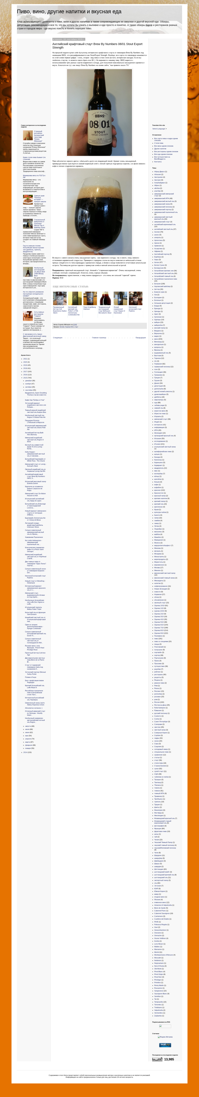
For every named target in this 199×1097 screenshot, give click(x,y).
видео (156, 336)
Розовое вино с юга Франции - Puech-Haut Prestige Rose (34, 648)
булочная (158, 317)
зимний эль (158, 408)
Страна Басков (160, 766)
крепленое (158, 507)
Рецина (157, 680)
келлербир (158, 474)
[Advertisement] (32, 79)
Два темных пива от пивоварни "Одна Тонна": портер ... (35, 564)
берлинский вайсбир (162, 286)
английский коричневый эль (165, 224)
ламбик (157, 521)
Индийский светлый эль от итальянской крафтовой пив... (35, 619)
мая (27, 736)
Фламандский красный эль (164, 818)
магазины (158, 532)
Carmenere (158, 916)
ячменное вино (160, 902)
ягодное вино (159, 897)
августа (28, 726)
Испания (157, 439)
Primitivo (157, 983)
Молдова (157, 554)
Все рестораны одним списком (166, 152)
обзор (156, 597)
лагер (156, 518)
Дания (156, 383)
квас (156, 471)
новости (157, 592)
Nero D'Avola (159, 966)
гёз (155, 361)
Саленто (157, 716)
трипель (157, 802)
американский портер (162, 210)
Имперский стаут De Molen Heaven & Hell (35, 494)
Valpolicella (158, 1010)
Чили (156, 853)
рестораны (158, 675)
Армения (157, 246)
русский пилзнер (160, 713)
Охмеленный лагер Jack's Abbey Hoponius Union (35, 704)
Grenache (158, 935)
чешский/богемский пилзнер (165, 848)
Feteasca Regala (160, 925)
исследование (159, 441)
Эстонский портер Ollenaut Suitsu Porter (35, 673)
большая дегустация (162, 303)
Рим (155, 686)
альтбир (157, 191)
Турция (157, 805)
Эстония (157, 886)
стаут (76, 327)
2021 (25, 359)
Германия (158, 364)
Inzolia (156, 941)
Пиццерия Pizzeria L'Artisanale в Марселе (34, 421)
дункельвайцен (160, 394)
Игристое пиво (160, 414)
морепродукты (160, 559)
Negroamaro (159, 963)
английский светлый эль (163, 229)
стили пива (158, 763)
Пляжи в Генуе (30, 677)
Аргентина (158, 240)
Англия (62, 327)
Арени (156, 243)
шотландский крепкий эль (164, 875)
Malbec (157, 947)
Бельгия (157, 284)
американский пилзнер (163, 207)
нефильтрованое (160, 586)
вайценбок (158, 325)
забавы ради (159, 405)
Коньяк (157, 482)
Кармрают (158, 465)
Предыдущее (141, 338)
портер (157, 655)
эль (155, 883)
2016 (25, 375)
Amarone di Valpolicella (163, 905)
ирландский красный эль (163, 436)
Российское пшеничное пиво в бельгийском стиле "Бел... (34, 693)
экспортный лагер (161, 880)
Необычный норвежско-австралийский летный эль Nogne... (35, 720)
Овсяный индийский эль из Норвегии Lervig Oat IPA (35, 470)
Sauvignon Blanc (160, 994)
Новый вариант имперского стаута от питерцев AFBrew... (35, 513)
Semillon (157, 996)
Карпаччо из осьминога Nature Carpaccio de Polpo (34, 488)
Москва (157, 568)
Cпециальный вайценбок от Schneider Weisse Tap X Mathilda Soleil (39, 224)
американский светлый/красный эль (163, 218)
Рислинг (157, 691)
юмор (156, 894)
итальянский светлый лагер (165, 447)
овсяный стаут (160, 603)
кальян (157, 454)
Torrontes (157, 1005)
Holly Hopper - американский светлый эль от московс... (35, 454)
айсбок (157, 188)
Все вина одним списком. (164, 146)
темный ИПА (159, 793)
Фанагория (158, 810)
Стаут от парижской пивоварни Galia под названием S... (34, 667)
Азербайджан (159, 183)
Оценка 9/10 (69, 327)
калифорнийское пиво (162, 452)
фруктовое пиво (160, 831)
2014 (25, 752)
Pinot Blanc (158, 972)
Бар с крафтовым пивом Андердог (34, 681)
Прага (156, 661)
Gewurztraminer (160, 930)
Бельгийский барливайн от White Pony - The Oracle (35, 460)
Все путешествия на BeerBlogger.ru (162, 158)
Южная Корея (159, 891)
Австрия (157, 180)
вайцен (157, 322)
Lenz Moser (158, 944)
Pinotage (157, 980)
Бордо (156, 306)
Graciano (157, 933)
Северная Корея (160, 733)
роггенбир (158, 694)
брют (156, 314)
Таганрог (157, 780)
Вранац (157, 350)
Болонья (157, 300)
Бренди (157, 308)
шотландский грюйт (161, 872)
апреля (28, 739)
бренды (157, 311)
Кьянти (157, 515)
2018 (25, 368)
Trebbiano (158, 1007)
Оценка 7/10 (159, 628)
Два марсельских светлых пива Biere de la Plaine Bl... (35, 660)
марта (27, 742)
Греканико (158, 375)
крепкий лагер (159, 501)
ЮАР (156, 889)
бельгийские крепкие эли (163, 271)
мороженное (159, 565)
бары (156, 260)
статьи (156, 757)
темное (157, 791)
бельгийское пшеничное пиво (165, 279)
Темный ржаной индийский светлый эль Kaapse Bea (35, 411)
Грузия (157, 380)
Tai (155, 999)
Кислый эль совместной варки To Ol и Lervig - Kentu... (34, 447)
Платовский (158, 647)
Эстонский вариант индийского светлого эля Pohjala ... (35, 405)
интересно (158, 425)
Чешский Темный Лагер (163, 842)
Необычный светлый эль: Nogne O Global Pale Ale (35, 416)
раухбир (157, 669)
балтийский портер (161, 254)
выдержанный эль (161, 353)
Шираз (156, 864)
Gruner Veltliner (160, 938)
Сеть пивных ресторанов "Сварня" (39, 314)
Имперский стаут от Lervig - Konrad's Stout (35, 465)
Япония (157, 900)
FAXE (156, 922)
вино (156, 339)
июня (27, 732)
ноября (28, 384)
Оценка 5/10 (159, 622)
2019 (25, 365)
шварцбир (158, 858)
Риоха (156, 688)
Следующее (57, 338)
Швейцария (158, 861)
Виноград (158, 342)
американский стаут (162, 222)
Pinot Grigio (158, 974)
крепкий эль (158, 504)
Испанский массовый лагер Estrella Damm (35, 482)
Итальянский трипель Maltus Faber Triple (33, 608)
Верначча (158, 333)
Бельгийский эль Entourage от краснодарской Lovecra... (35, 506)
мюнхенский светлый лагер (164, 573)
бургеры (157, 320)
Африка (157, 251)
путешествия (159, 666)
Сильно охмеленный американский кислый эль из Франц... (34, 532)
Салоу (156, 719)
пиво (156, 639)
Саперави (158, 724)
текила (157, 788)
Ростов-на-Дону (160, 705)
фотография (159, 826)
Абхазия (157, 174)
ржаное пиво (159, 683)
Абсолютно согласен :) (33, 708)
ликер (156, 523)
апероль (157, 237)
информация (159, 427)
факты (156, 807)
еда (155, 403)
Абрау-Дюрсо (159, 172)
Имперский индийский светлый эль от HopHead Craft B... (35, 556)
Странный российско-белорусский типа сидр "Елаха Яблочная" (39, 136)
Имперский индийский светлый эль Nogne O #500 (34, 440)
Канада (157, 457)
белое (156, 262)
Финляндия (158, 816)
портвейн (158, 652)
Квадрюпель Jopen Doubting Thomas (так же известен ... (36, 395)
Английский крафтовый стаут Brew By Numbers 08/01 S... (35, 476)
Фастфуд (157, 813)
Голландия (158, 372)
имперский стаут (160, 419)
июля (27, 729)
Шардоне (158, 855)
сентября (29, 390)
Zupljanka (158, 1016)
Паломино (158, 636)
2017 (25, 372)
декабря (28, 381)
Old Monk (157, 969)
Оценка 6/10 (159, 625)
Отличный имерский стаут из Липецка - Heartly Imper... (35, 713)
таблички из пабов (161, 777)
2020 (25, 362)
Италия (157, 444)
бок (155, 295)
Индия (156, 422)
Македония (158, 540)
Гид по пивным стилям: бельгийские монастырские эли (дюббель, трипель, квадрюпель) (33, 249)
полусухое (158, 650)
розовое (157, 697)
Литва (156, 526)
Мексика (157, 548)
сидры (156, 738)
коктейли (157, 479)
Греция (157, 378)
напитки (157, 583)
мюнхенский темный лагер (164, 578)
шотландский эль (161, 877)
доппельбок (158, 389)
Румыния (157, 710)
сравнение (158, 755)
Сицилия (157, 747)
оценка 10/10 (159, 611)
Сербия (157, 735)
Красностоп (158, 493)
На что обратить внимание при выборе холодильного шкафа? (33, 294)
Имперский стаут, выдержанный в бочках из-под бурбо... (35, 595)
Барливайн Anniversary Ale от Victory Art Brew (35, 519)
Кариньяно (158, 463)
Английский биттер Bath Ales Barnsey (34, 434)
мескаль (157, 551)
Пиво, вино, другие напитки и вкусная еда (69, 11)
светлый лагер (160, 730)
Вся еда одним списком (163, 154)
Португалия (158, 658)
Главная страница (99, 338)
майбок (157, 534)
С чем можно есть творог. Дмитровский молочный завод (34, 335)
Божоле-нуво (159, 292)
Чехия (156, 840)
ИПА (156, 430)
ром (155, 699)
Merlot (156, 952)
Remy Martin (159, 985)
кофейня (157, 487)
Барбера (157, 257)
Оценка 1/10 (159, 608)
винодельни (159, 344)
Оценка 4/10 (159, 619)
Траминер (158, 796)
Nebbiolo (157, 960)
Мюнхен (157, 570)
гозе (156, 369)
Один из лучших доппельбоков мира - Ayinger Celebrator (34, 627)
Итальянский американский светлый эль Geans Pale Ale (35, 428)
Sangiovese (158, 991)
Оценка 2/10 (159, 614)
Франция (157, 829)
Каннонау (158, 460)
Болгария (158, 298)
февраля (29, 745)
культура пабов (160, 512)
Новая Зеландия (160, 589)
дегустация (158, 386)
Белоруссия (159, 268)
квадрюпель (159, 468)
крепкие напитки (160, 498)
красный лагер (160, 496)
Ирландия (158, 433)
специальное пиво (161, 752)
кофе (156, 485)
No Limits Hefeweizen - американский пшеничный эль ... (33, 542)
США (156, 774)
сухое (156, 769)
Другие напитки (160, 149)
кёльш (156, 476)
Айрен (156, 185)
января (28, 748)
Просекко (158, 664)
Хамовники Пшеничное (34, 537)
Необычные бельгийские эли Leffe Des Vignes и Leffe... (34, 602)
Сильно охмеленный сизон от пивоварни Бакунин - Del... (35, 571)
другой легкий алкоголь (163, 391)
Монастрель (159, 557)
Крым (156, 510)
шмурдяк (157, 866)
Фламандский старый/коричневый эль (162, 822)
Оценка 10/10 (159, 606)
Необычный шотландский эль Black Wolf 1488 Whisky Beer (39, 272)
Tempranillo (158, 1002)
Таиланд (157, 782)
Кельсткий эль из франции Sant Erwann (35, 613)
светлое (157, 727)
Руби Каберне (159, 708)
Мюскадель (158, 581)
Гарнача (157, 358)
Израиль (157, 416)
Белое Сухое (159, 265)
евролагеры (159, 400)
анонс (156, 235)
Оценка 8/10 (159, 630)
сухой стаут (158, 771)
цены (156, 834)
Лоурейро (158, 529)
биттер (157, 289)
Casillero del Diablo (161, 919)
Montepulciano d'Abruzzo (163, 955)
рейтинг (157, 672)
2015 (25, 378)
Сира (156, 744)
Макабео (157, 537)
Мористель (158, 562)
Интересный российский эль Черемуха (34, 699)
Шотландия (158, 869)
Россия (157, 702)
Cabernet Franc (160, 911)
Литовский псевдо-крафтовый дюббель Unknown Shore (34, 525)
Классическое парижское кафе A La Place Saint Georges (34, 549)
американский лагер (162, 204)
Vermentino (158, 1013)
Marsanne (158, 949)
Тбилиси (157, 785)
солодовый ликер (161, 749)
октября (28, 387)
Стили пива (158, 143)
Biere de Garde (160, 908)
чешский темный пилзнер (164, 845)
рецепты (157, 677)
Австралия (158, 177)
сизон (156, 741)
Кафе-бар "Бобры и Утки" (35, 400)
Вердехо (157, 331)
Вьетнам (157, 356)
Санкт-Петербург (161, 722)
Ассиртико (158, 249)
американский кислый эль (164, 201)
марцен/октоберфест (162, 545)
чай (155, 837)
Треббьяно (158, 799)
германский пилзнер (162, 367)
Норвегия (158, 594)
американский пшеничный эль (166, 212)
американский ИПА (161, 198)
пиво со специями (161, 641)
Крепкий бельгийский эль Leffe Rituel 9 (34, 686)
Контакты (158, 162)
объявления (159, 600)
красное (157, 490)
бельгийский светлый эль (164, 273)
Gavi (156, 927)
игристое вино (159, 411)
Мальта (157, 543)
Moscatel (157, 958)
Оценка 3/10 (159, 617)
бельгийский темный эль (163, 276)
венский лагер (159, 328)
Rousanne (158, 988)
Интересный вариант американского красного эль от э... (35, 588)
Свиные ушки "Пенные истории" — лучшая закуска (40, 199)
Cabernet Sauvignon (162, 913)
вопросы (157, 347)
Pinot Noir (158, 977)
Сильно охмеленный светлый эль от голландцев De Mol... (34, 641)
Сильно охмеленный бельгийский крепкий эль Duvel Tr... (35, 634)
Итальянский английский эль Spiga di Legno (34, 500)
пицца (156, 644)
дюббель (157, 397)
